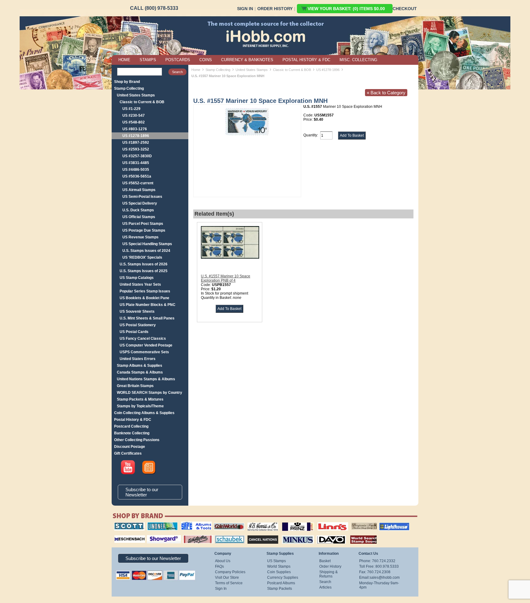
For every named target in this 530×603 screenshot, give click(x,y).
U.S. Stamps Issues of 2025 (143, 271)
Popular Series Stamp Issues (145, 291)
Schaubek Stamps (226, 534)
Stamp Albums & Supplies (139, 365)
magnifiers (120, 534)
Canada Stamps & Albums (140, 372)
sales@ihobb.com (385, 577)
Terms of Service (229, 583)
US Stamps (276, 561)
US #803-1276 (134, 129)
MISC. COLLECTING (358, 59)
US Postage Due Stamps (143, 230)
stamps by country (359, 534)
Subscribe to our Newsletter (141, 492)
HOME (124, 59)
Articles (325, 587)
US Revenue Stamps (140, 237)
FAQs (219, 566)
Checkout (405, 8)
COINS (205, 59)
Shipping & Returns (328, 574)
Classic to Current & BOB (142, 102)
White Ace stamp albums (191, 536)
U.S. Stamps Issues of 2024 (146, 251)
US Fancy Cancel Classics (143, 338)
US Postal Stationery (138, 325)
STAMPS (148, 59)
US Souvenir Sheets (137, 311)
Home (195, 70)
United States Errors (138, 359)
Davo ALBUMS (322, 534)
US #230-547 (133, 115)
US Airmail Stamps (139, 190)
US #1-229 (131, 109)
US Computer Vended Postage (146, 345)
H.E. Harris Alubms (259, 522)
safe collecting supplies (190, 524)
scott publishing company (125, 524)
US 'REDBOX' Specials (142, 257)
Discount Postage (129, 446)
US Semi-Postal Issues (142, 196)
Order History (275, 8)
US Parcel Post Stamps (142, 223)
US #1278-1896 (135, 136)
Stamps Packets (257, 534)
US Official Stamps (138, 217)
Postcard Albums (281, 583)
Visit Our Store (227, 577)
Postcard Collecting (131, 426)
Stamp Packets (279, 588)
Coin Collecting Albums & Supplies (144, 413)
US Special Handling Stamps (147, 244)
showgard (153, 534)
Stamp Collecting (129, 88)
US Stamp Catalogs (137, 278)
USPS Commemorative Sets (144, 352)
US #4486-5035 (135, 169)
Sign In (245, 8)
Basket (325, 561)
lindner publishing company (160, 524)
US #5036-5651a (136, 176)
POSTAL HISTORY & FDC (306, 59)
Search (325, 582)
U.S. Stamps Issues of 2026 (143, 264)
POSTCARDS (177, 59)
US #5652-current (137, 183)
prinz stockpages (291, 522)
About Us (222, 561)
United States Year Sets (140, 284)
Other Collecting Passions (136, 440)
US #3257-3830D (137, 156)
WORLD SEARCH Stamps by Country (149, 392)
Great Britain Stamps (135, 386)
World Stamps (278, 566)
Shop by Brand (127, 82)
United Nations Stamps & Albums (146, 379)
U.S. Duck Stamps (138, 210)
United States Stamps (136, 95)
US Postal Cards (134, 332)
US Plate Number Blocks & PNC (147, 305)
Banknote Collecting (131, 433)
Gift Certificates (128, 453)
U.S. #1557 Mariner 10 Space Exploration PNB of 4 (225, 278)
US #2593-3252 (135, 149)
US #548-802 (133, 122)
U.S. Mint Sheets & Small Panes (147, 318)
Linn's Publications (326, 522)
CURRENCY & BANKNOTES (247, 59)
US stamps (353, 522)
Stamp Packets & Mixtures (140, 399)
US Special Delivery (139, 203)
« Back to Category (386, 92)
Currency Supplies (282, 577)
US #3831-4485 (135, 163)
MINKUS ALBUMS (292, 534)
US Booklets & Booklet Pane (144, 298)
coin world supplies (227, 522)
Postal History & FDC (132, 419)
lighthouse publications (387, 524)
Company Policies (230, 572)
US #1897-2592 (135, 142)
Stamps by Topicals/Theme (140, 406)
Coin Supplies (279, 572)
